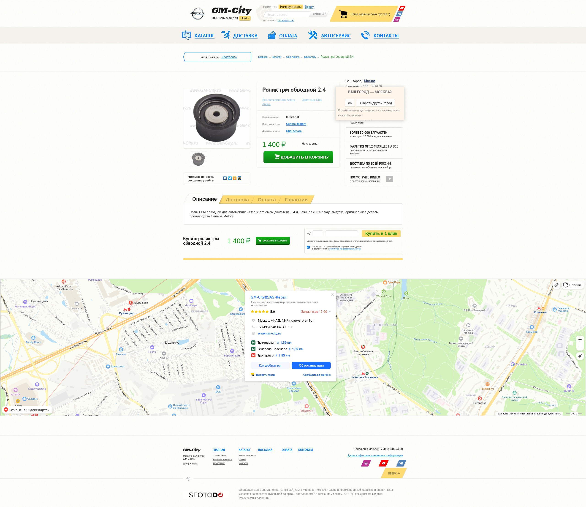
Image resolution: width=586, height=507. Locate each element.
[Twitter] (230, 177)
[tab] (204, 199)
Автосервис (219, 463)
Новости (243, 463)
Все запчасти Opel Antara (278, 99)
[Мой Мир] (239, 177)
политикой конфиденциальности (345, 249)
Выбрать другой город (375, 103)
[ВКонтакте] (399, 13)
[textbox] (287, 14)
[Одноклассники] (234, 177)
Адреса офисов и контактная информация (375, 455)
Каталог (276, 56)
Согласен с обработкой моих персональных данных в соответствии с (337, 247)
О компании (219, 455)
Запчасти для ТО (247, 455)
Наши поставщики (222, 459)
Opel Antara (292, 56)
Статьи (242, 459)
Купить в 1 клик (381, 233)
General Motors (296, 124)
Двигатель (310, 56)
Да (350, 103)
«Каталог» (229, 57)
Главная (263, 56)
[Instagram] (396, 19)
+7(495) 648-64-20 (391, 449)
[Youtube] (401, 8)
